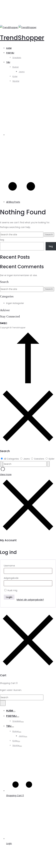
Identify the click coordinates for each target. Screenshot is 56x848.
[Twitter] (2, 323)
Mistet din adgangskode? (30, 599)
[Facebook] (0, 323)
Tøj (8, 62)
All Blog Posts (13, 202)
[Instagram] (6, 323)
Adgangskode (11, 578)
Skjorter (15, 81)
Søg (2, 239)
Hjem (9, 48)
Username (9, 565)
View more (6, 474)
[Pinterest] (4, 323)
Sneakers (16, 57)
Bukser (15, 67)
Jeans (22, 71)
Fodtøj (10, 53)
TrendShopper (22, 37)
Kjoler (14, 76)
